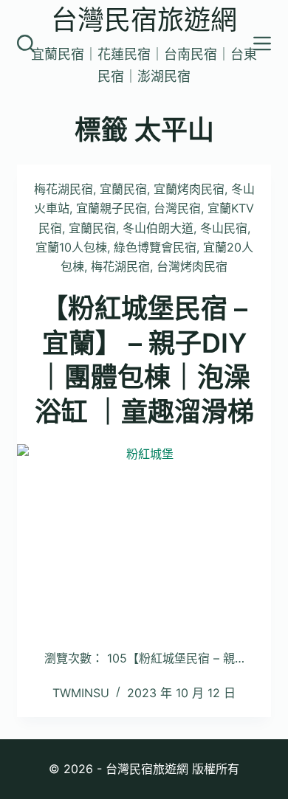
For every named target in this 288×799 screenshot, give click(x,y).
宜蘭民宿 (123, 188)
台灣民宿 (177, 208)
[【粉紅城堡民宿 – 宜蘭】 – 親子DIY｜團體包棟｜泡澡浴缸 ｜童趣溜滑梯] (143, 539)
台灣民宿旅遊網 (144, 20)
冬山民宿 (223, 228)
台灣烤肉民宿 (192, 266)
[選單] (262, 43)
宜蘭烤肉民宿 (189, 188)
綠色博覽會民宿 (155, 247)
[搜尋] (26, 43)
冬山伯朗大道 (158, 228)
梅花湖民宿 (63, 188)
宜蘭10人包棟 (71, 247)
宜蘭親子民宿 (111, 208)
